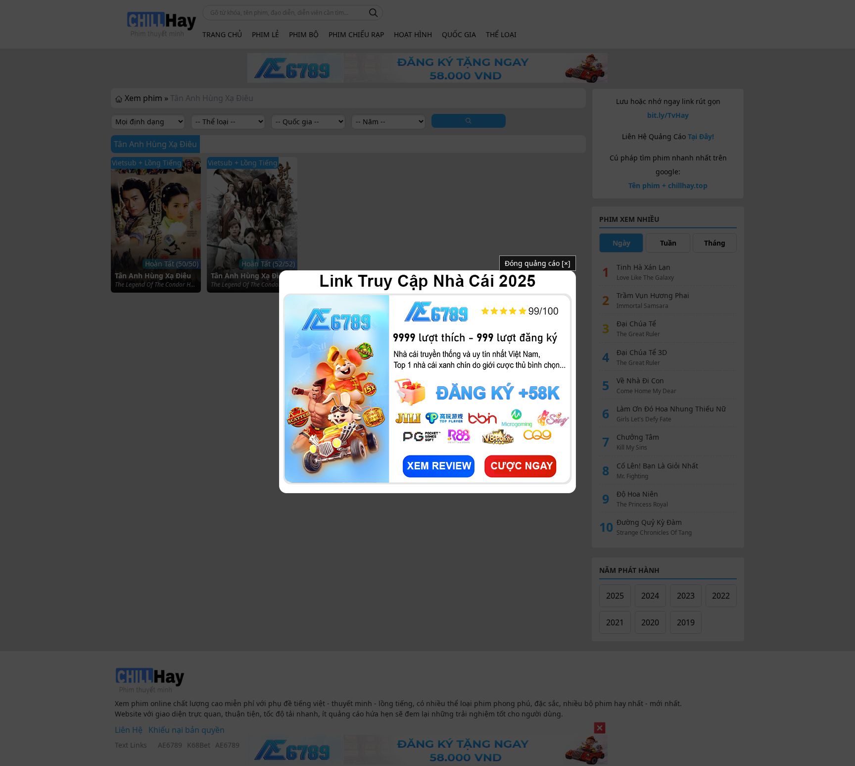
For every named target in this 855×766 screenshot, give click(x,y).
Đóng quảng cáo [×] (537, 263)
